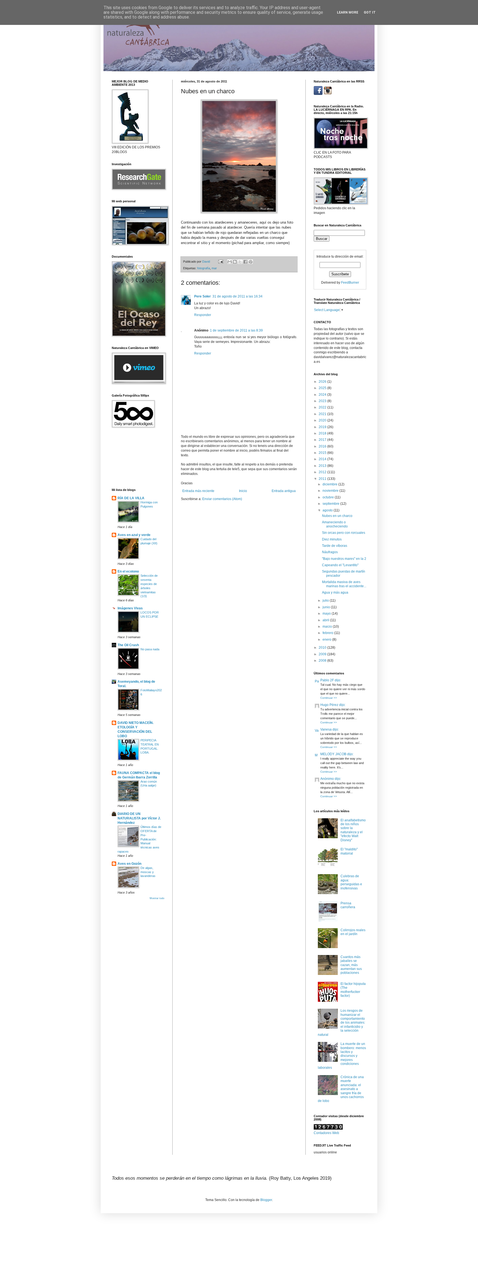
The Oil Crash (128, 645)
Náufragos (330, 552)
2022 (323, 407)
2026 (323, 382)
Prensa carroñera (348, 905)
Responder (202, 315)
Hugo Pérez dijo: (332, 705)
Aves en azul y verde (134, 535)
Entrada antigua (284, 491)
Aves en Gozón (129, 864)
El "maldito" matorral (349, 851)
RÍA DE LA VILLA (131, 498)
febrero (328, 633)
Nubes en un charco (337, 516)
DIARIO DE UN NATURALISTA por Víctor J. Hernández (139, 818)
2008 (323, 660)
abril (326, 620)
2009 (323, 654)
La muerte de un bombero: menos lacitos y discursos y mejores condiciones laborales (342, 1056)
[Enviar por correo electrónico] (229, 262)
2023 (323, 401)
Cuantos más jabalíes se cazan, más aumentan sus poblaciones (351, 965)
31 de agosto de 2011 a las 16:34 (237, 296)
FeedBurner (350, 282)
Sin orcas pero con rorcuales (343, 533)
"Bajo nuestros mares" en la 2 (344, 559)
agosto (328, 510)
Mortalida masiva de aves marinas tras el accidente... (344, 584)
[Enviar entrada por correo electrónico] (220, 261)
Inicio (243, 491)
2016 (323, 446)
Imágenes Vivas (130, 608)
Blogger (266, 1200)
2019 (323, 427)
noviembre (331, 491)
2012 (323, 472)
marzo (328, 626)
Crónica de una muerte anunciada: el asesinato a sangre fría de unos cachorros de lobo (341, 1089)
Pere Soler (202, 296)
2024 (323, 395)
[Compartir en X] (240, 262)
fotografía (203, 268)
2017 (323, 440)
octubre (329, 497)
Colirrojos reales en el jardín (353, 932)
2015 (323, 453)
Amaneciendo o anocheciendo (335, 524)
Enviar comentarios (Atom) (222, 499)
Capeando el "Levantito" (340, 565)
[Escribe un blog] (235, 262)
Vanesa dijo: (329, 729)
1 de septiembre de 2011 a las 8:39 (236, 330)
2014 (323, 459)
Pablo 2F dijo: (330, 680)
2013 (323, 466)
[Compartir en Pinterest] (250, 262)
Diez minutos (332, 539)
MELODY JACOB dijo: (337, 754)
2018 (323, 433)
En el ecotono (128, 571)
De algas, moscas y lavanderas (148, 872)
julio (326, 600)
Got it (370, 12)
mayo (327, 613)
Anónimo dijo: (330, 779)
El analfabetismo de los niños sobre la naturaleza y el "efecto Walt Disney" (353, 830)
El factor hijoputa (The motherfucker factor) (353, 990)
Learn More (347, 12)
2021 (323, 414)
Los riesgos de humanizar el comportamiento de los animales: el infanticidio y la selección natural (341, 1022)
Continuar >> (328, 697)
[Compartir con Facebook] (245, 262)
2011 (323, 479)
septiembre (331, 504)
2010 (323, 647)
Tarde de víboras (334, 546)
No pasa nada (150, 649)
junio (327, 607)
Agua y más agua (335, 592)
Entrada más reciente (198, 491)
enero (327, 639)
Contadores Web (326, 1133)
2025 (323, 388)
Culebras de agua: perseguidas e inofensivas (351, 882)
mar (214, 268)
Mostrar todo (157, 898)
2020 (323, 420)
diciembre (330, 484)
